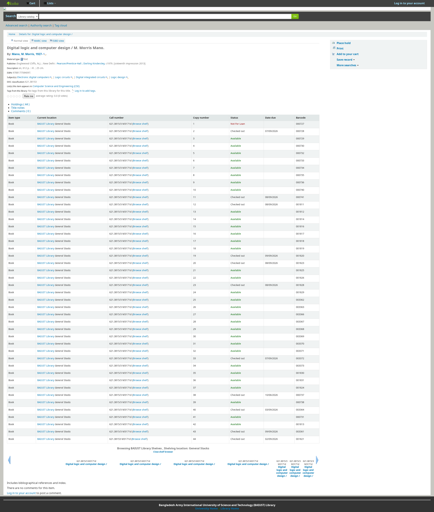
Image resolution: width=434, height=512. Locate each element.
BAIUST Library (15, 3)
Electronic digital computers (33, 77)
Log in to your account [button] (409, 3)
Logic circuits (62, 77)
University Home (206, 509)
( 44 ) (20, 104)
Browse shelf (140, 124)
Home (12, 34)
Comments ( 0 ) (21, 111)
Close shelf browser (163, 451)
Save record (345, 60)
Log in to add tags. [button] (85, 91)
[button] (31, 3)
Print (340, 49)
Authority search (41, 26)
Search (11, 16)
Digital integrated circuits (90, 77)
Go (295, 16)
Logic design (118, 77)
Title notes (18, 108)
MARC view (40, 41)
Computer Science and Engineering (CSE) (56, 86)
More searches (347, 65)
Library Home (230, 509)
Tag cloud (61, 26)
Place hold (344, 43)
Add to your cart (348, 54)
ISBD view (58, 41)
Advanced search (16, 26)
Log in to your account (21, 493)
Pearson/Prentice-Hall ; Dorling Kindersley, (81, 63)
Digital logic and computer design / (45, 34)
